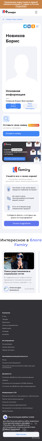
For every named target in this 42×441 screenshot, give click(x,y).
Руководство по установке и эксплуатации (17, 408)
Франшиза (6, 322)
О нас (4, 316)
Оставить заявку (13, 133)
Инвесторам (6, 328)
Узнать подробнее (21, 223)
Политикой (15, 429)
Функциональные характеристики (14, 405)
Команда (5, 331)
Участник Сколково (9, 402)
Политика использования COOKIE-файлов (17, 383)
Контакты (5, 334)
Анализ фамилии (8, 347)
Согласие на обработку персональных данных (19, 386)
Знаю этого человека (13, 106)
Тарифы (5, 319)
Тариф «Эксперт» (8, 350)
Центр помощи (7, 411)
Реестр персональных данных (12, 399)
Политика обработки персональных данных (18, 377)
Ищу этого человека (29, 106)
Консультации (7, 344)
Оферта (5, 380)
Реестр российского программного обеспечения (20, 396)
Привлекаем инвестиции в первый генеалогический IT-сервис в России (21, 4)
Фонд (4, 360)
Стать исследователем (10, 325)
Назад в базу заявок (14, 19)
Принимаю (21, 434)
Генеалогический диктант (11, 363)
